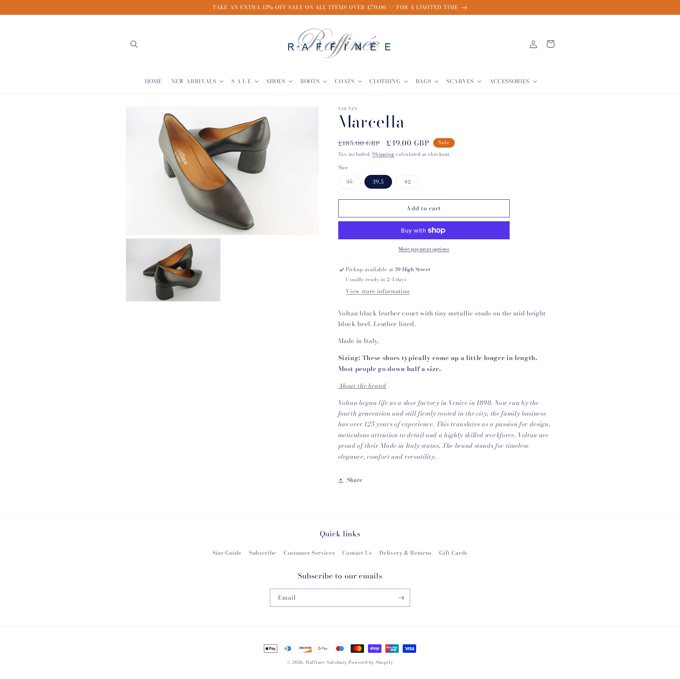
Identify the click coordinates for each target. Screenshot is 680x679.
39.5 (378, 182)
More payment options (423, 249)
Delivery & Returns (405, 553)
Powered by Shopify (370, 662)
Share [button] (355, 480)
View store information (378, 291)
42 (411, 183)
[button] (134, 43)
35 (353, 183)
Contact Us (357, 553)
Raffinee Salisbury (326, 662)
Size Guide (227, 553)
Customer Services (309, 553)
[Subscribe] (401, 598)
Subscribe (262, 553)
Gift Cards (453, 553)
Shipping (383, 154)
